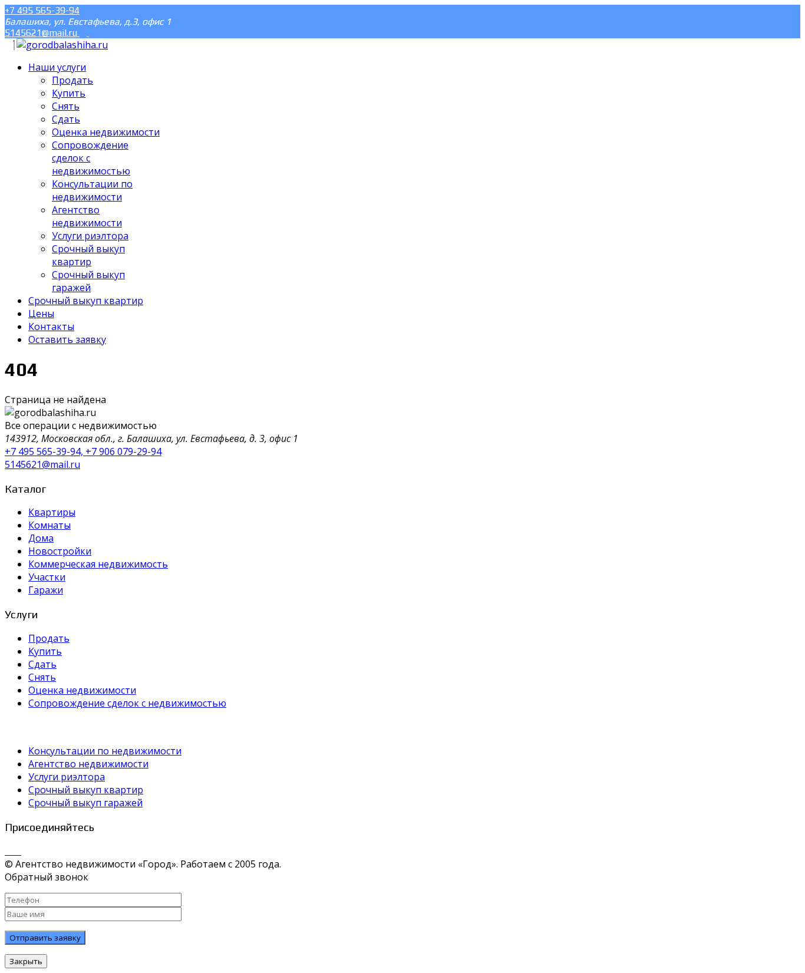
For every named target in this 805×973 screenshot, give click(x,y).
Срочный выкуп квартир (85, 789)
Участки (46, 576)
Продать (49, 638)
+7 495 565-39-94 (42, 10)
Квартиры (51, 512)
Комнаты (49, 525)
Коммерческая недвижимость (98, 564)
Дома (41, 538)
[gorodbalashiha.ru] (62, 44)
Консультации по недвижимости (105, 750)
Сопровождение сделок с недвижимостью (127, 703)
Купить (45, 651)
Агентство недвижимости (88, 763)
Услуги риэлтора (66, 776)
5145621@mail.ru (42, 32)
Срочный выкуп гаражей (85, 802)
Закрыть (25, 961)
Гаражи (45, 589)
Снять (42, 677)
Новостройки (59, 551)
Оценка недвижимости (82, 690)
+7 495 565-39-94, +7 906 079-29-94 (83, 451)
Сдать (42, 664)
